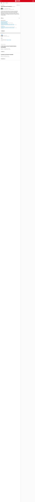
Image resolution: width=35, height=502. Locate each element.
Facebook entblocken (4, 22)
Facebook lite (3, 26)
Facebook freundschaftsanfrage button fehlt (7, 24)
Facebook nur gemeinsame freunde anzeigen (7, 27)
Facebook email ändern (4, 23)
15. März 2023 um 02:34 (11, 9)
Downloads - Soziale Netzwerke (10, 26)
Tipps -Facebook (10, 22)
